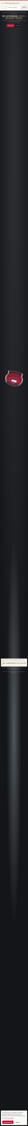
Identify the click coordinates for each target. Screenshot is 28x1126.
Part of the (10, 3)
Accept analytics (8, 1122)
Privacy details (10, 1118)
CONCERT (18, 25)
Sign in (24, 7)
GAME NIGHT (11, 25)
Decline (17, 1122)
